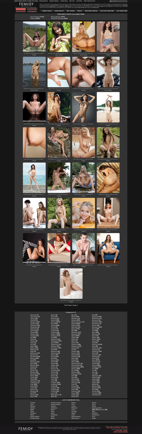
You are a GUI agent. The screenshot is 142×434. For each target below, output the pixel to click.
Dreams (32, 394)
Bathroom (33, 353)
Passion (74, 353)
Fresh (53, 327)
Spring (73, 413)
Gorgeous (54, 348)
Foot (93, 416)
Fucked (53, 330)
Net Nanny (117, 427)
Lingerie (53, 388)
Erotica (53, 322)
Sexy (93, 332)
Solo (93, 346)
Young (94, 391)
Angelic (32, 334)
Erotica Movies (32, 9)
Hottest (53, 360)
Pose (73, 384)
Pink (72, 375)
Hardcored (54, 353)
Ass (31, 344)
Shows (94, 337)
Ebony (53, 315)
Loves (53, 393)
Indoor (53, 367)
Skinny (94, 339)
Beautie (32, 355)
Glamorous (54, 344)
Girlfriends (54, 341)
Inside (53, 372)
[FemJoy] (26, 6)
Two (93, 374)
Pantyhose (95, 414)
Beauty (32, 358)
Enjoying (54, 318)
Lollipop (54, 389)
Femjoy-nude (34, 418)
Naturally (74, 327)
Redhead (95, 316)
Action (32, 318)
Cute (32, 384)
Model (73, 316)
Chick (32, 379)
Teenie (94, 363)
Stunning (95, 355)
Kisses (53, 375)
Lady (52, 379)
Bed (31, 360)
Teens (94, 365)
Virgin (94, 381)
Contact (125, 430)
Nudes (73, 337)
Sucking (94, 356)
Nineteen (74, 332)
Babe (32, 346)
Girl (52, 337)
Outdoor (74, 344)
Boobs (32, 370)
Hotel (52, 416)
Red (93, 315)
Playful (73, 379)
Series (94, 329)
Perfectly (74, 356)
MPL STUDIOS (71, 11)
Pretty (73, 389)
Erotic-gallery (34, 416)
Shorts (94, 402)
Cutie (32, 386)
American (33, 329)
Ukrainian (95, 375)
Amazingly (33, 327)
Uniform (94, 377)
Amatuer (33, 323)
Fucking (53, 332)
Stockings (95, 348)
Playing (73, 381)
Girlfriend (54, 339)
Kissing (53, 377)
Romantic (95, 322)
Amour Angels (54, 1)
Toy (93, 370)
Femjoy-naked (96, 408)
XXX (93, 389)
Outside (74, 348)
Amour (32, 330)
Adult (32, 320)
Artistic (32, 341)
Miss (73, 315)
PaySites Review (20, 11)
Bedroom (33, 362)
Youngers (95, 394)
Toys (93, 372)
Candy (32, 377)
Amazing (33, 325)
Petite (73, 360)
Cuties (32, 388)
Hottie (53, 362)
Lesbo (53, 386)
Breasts (32, 372)
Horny (53, 356)
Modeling (74, 318)
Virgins (94, 382)
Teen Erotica (43, 1)
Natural (73, 325)
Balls (32, 351)
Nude (73, 335)
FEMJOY (79, 11)
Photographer (76, 363)
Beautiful (33, 356)
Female (53, 325)
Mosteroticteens (76, 322)
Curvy (73, 409)
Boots (53, 409)
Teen (93, 360)
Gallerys (53, 335)
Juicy (94, 404)
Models (73, 320)
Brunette (33, 374)
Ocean (73, 342)
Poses (73, 386)
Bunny (73, 402)
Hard (52, 349)
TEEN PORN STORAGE (91, 11)
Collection (33, 382)
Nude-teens (75, 418)
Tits (93, 368)
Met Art (72, 1)
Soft (93, 342)
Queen (73, 394)
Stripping (95, 351)
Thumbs (94, 367)
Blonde (32, 365)
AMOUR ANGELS (47, 11)
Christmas (33, 381)
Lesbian (53, 382)
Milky (52, 396)
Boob (32, 368)
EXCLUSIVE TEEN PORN (107, 11)
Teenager (95, 362)
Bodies (32, 367)
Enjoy (53, 316)
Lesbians (54, 384)
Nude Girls (64, 1)
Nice (72, 330)
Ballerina (33, 349)
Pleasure (74, 382)
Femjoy (32, 18)
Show (94, 335)
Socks (94, 341)
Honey (53, 355)
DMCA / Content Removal (121, 432)
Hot (52, 358)
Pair (72, 349)
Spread (53, 406)
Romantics (95, 323)
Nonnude (74, 334)
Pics (72, 370)
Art (31, 337)
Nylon (73, 341)
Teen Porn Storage (57, 18)
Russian (94, 327)
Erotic (53, 320)
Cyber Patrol (109, 427)
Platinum (74, 408)
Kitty (93, 411)
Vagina (94, 379)
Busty (32, 375)
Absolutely (34, 316)
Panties (73, 351)
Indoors (53, 368)
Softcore (95, 344)
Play (72, 377)
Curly (52, 413)
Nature (73, 329)
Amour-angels (55, 404)
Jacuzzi (53, 374)
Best (31, 363)
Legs (52, 381)
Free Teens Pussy (89, 1)
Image (53, 363)
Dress (32, 396)
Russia (94, 325)
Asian (32, 342)
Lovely (53, 391)
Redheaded (96, 318)
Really (73, 396)
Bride (32, 409)
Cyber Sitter (124, 427)
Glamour (54, 346)
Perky (73, 358)
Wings (94, 384)
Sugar (94, 358)
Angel (32, 332)
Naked (73, 323)
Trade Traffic (118, 430)
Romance (95, 320)
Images (53, 365)
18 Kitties (79, 1)
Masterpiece (55, 394)
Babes (32, 348)
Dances (32, 389)
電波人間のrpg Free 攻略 (99, 409)
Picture (73, 372)
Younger (95, 393)
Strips (94, 353)
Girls (52, 342)
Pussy (73, 393)
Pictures (74, 374)
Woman (94, 386)
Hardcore (54, 351)
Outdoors (74, 346)
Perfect (73, 355)
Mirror (53, 418)
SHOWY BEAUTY (59, 11)
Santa (94, 418)
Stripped (95, 349)
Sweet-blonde (76, 416)
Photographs (75, 365)
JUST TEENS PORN (121, 11)
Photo (73, 362)
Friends (53, 329)
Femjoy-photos (56, 402)
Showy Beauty (55, 17)
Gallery (53, 334)
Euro (52, 323)
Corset (73, 406)
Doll (31, 393)
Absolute (33, 315)
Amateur (33, 322)
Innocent (54, 370)
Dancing (33, 391)
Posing (73, 388)
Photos (73, 368)
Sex (93, 330)
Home (75, 305)
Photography (75, 367)
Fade (73, 414)
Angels (32, 335)
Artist (32, 339)
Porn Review (32, 11)
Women (94, 388)
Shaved (94, 334)
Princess (74, 391)
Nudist (73, 339)
